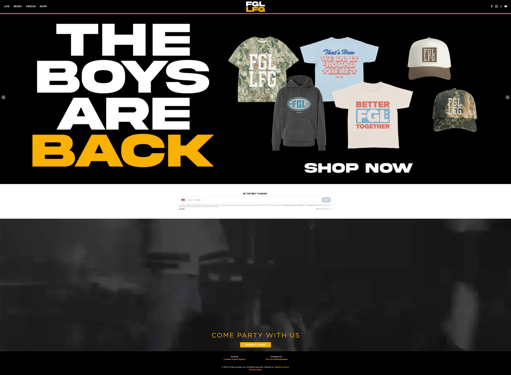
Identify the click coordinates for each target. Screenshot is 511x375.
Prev (3, 97)
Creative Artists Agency (235, 359)
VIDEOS (31, 6)
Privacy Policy (255, 370)
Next (507, 97)
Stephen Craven (282, 367)
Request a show (255, 345)
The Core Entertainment (276, 359)
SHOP (43, 6)
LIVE (7, 6)
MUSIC (18, 6)
